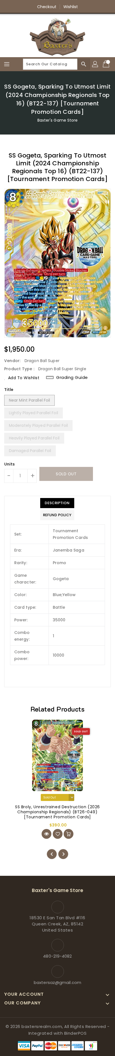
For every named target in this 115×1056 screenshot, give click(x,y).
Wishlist (70, 7)
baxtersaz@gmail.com (57, 982)
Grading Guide (72, 377)
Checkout (47, 7)
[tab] (57, 503)
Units (9, 464)
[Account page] (95, 64)
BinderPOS (75, 1033)
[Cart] (106, 64)
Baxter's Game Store (57, 120)
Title (9, 389)
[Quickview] (46, 834)
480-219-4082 (57, 956)
